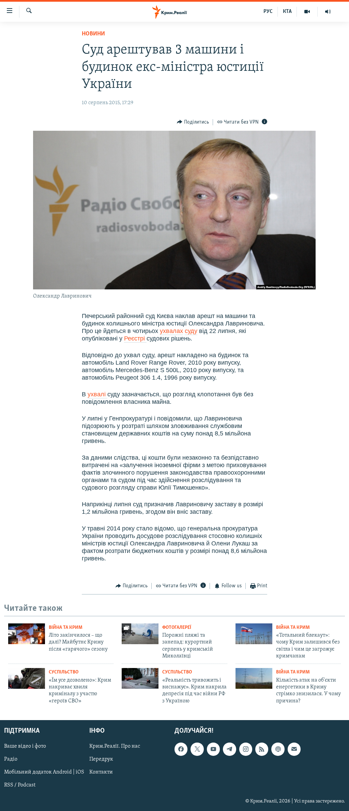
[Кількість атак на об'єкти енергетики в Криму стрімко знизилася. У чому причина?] (254, 678)
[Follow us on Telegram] (229, 749)
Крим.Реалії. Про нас (114, 746)
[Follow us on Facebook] (180, 749)
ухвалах (171, 331)
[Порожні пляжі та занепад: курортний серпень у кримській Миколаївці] (140, 633)
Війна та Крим (65, 627)
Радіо (10, 759)
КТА (287, 11)
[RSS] (261, 749)
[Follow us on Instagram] (245, 749)
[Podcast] (277, 749)
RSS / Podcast (19, 785)
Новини (93, 34)
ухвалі (97, 394)
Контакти (101, 772)
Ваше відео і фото (25, 746)
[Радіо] (328, 11)
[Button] (193, 122)
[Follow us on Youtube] (213, 749)
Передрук (101, 759)
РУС (268, 11)
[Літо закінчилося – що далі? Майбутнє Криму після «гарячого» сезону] (26, 633)
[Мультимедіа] (307, 11)
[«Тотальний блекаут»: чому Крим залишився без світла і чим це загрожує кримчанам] (254, 633)
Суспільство (63, 672)
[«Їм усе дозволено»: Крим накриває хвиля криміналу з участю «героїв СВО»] (26, 678)
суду (191, 331)
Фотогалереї (176, 627)
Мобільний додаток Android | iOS (44, 772)
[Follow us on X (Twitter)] (197, 749)
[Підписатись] (294, 749)
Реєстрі (135, 338)
